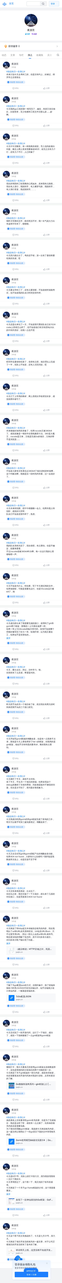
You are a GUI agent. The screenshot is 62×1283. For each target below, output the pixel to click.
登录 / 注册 (31, 1274)
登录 (53, 3)
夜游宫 (15, 63)
